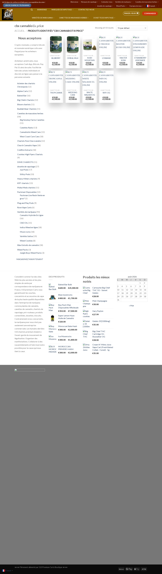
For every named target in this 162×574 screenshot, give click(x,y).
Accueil (20, 30)
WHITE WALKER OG (89, 93)
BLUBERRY (56, 58)
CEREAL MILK (72, 58)
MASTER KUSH (123, 59)
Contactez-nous (106, 2)
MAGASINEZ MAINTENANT (29, 259)
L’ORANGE (106, 58)
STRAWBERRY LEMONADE (140, 59)
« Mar (131, 305)
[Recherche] (31, 10)
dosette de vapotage (104, 6)
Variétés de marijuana (123, 2)
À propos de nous (135, 6)
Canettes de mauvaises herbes (146, 2)
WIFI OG (106, 93)
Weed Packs (120, 6)
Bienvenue (74, 2)
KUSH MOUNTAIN (90, 59)
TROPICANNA (56, 93)
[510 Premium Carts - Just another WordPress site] (14, 14)
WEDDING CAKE (72, 93)
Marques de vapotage (89, 2)
